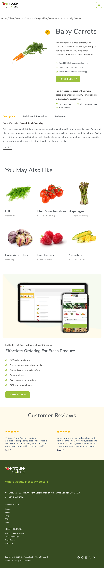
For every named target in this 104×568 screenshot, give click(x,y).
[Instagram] (82, 557)
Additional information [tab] (35, 116)
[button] (47, 32)
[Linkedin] (86, 557)
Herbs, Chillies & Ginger (14, 533)
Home (4, 18)
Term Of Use (40, 557)
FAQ (7, 519)
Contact (8, 509)
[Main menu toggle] (99, 5)
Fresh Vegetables (39, 18)
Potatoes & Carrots (57, 18)
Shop (11, 18)
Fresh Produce (22, 18)
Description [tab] (9, 116)
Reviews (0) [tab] (60, 116)
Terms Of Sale (11, 560)
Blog (7, 522)
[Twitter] (90, 557)
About (7, 512)
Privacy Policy (25, 560)
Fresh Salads (10, 540)
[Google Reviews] (94, 557)
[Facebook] (78, 557)
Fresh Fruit (9, 543)
